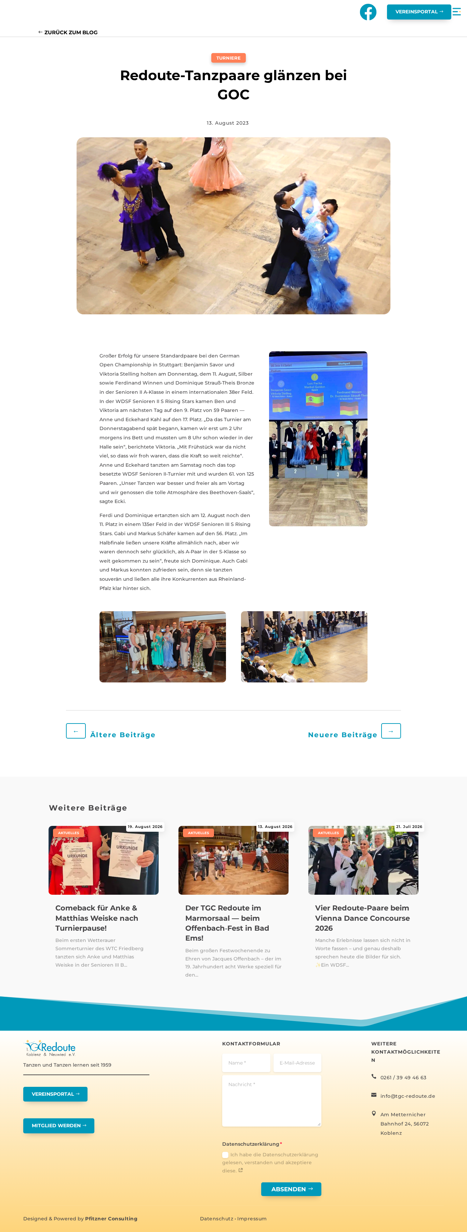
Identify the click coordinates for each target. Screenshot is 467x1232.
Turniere (228, 58)
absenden (288, 1189)
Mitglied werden (56, 1125)
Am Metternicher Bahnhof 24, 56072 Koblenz (405, 1123)
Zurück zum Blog (71, 32)
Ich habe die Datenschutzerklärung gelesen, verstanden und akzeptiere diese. (270, 1163)
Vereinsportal (417, 12)
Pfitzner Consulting (111, 1219)
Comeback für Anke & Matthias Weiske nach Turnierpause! (96, 918)
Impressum (252, 1219)
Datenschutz (217, 1219)
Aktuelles (68, 833)
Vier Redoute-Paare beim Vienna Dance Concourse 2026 (362, 918)
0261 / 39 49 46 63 (404, 1077)
